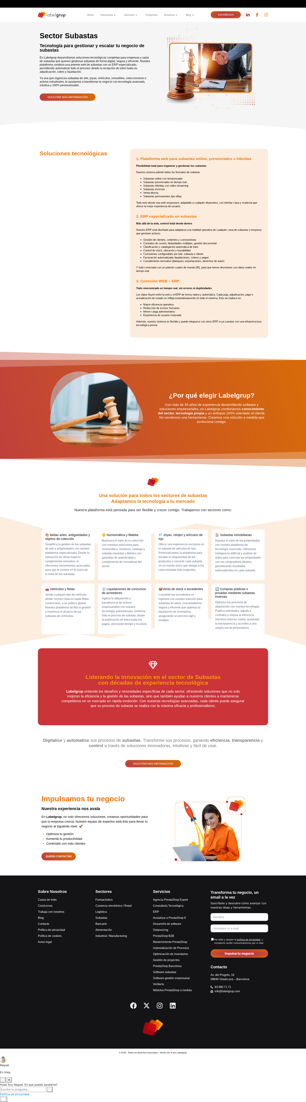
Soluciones (106, 14)
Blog (188, 14)
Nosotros (169, 14)
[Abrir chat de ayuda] (3, 1099)
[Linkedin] (172, 1005)
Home (90, 14)
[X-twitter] (146, 1005)
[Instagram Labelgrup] (266, 15)
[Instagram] (159, 1005)
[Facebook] (133, 1005)
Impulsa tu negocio (239, 953)
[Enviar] (50, 1089)
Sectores (129, 14)
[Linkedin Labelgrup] (248, 15)
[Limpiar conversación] (3, 1079)
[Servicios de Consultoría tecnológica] (52, 15)
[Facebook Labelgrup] (257, 15)
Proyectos (151, 14)
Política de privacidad (14, 1094)
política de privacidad (248, 939)
